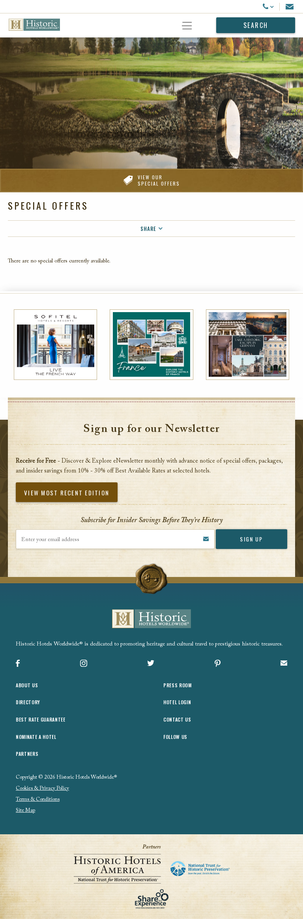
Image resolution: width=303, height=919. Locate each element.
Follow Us (175, 736)
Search (255, 25)
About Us (27, 685)
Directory (28, 702)
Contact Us (177, 719)
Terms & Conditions (38, 799)
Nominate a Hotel (36, 736)
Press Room (177, 685)
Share (148, 229)
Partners (27, 753)
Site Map (25, 810)
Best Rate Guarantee (40, 719)
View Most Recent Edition (66, 492)
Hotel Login (177, 702)
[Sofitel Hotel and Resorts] (55, 344)
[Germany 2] (247, 344)
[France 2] (151, 344)
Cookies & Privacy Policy (42, 788)
